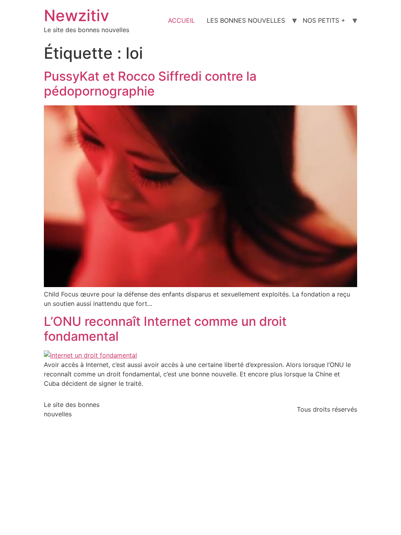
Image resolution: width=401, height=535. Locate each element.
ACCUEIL (181, 20)
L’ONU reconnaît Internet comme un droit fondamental (165, 329)
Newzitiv (76, 15)
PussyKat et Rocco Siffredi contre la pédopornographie (150, 84)
